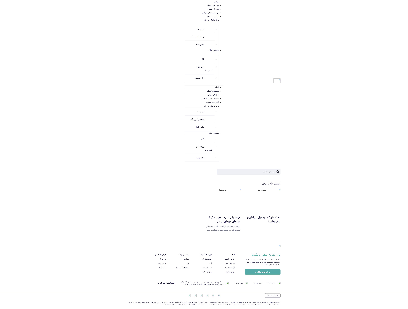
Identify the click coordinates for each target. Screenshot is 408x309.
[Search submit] (277, 172)
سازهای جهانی (213, 9)
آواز (210, 263)
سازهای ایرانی (230, 263)
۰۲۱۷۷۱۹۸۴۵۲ (270, 283)
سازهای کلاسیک (230, 259)
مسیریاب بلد (162, 283)
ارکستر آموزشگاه (197, 37)
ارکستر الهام (162, 263)
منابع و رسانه (199, 78)
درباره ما (201, 29)
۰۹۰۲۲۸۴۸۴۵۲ (238, 283)
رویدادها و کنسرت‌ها (204, 68)
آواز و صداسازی (212, 16)
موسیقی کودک (213, 5)
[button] (272, 295)
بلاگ (202, 59)
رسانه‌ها (186, 259)
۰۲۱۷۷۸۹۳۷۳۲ (258, 283)
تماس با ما (200, 44)
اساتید (216, 2)
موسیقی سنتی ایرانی (210, 13)
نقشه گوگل (170, 283)
